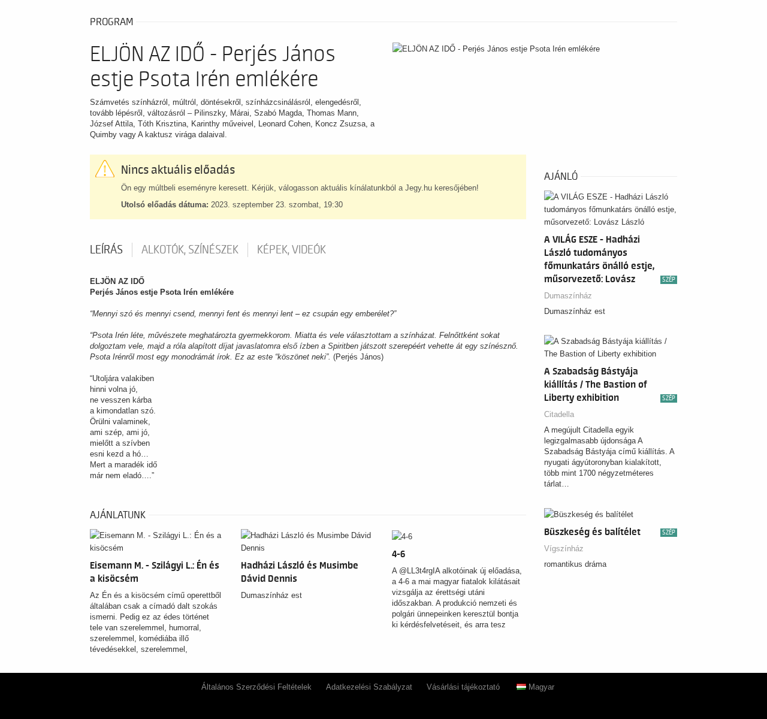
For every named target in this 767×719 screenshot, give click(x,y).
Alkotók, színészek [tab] (189, 249)
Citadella (559, 414)
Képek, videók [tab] (291, 249)
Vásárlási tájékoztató (463, 686)
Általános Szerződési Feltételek (256, 686)
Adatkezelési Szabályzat (369, 686)
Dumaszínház (568, 295)
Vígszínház (564, 548)
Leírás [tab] (106, 249)
